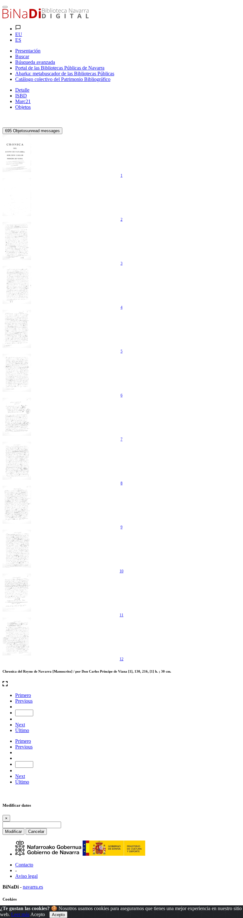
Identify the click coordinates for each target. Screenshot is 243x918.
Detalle (22, 90)
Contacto (24, 864)
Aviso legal (26, 876)
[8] (17, 461)
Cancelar (36, 831)
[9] (17, 505)
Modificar (13, 831)
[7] (17, 417)
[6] (17, 373)
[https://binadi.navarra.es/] (46, 16)
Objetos (23, 107)
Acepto (37, 914)
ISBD (21, 95)
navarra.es (33, 887)
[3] (17, 241)
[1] (17, 153)
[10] (17, 549)
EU (18, 34)
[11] (17, 593)
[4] (17, 285)
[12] (17, 637)
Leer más (20, 914)
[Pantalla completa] (121, 684)
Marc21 (23, 101)
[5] (17, 329)
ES (18, 40)
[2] (17, 197)
